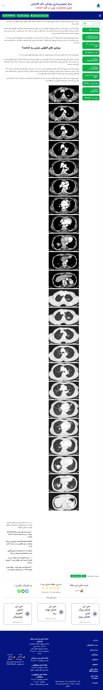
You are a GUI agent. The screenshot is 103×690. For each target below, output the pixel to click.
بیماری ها (95, 683)
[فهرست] (100, 15)
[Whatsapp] (19, 591)
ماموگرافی (95, 659)
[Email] (23, 591)
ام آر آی (95, 640)
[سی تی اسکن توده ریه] (85, 614)
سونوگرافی (95, 655)
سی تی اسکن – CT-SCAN (92, 45)
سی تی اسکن (94, 650)
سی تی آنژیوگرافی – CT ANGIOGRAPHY (92, 37)
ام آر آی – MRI (93, 30)
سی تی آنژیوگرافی (92, 645)
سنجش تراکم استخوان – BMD (91, 76)
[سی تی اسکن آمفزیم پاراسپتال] (51, 614)
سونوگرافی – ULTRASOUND (93, 68)
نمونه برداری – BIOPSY (91, 83)
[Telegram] (27, 591)
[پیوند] (98, 5)
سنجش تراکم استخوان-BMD (93, 670)
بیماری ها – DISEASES (91, 98)
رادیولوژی (95, 664)
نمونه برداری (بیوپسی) (94, 677)
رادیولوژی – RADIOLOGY (94, 91)
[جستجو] (3, 6)
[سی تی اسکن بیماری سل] (18, 614)
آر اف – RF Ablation (92, 52)
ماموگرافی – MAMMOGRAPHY (92, 60)
